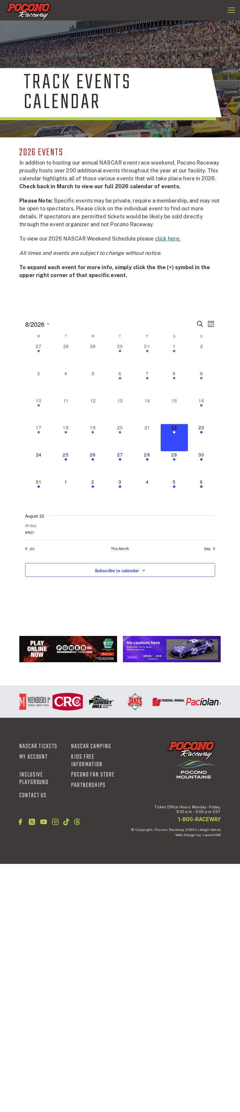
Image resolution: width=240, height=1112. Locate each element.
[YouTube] (43, 821)
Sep (207, 548)
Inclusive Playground (34, 778)
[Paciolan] (198, 701)
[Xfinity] (172, 649)
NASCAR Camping (91, 746)
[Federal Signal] (164, 701)
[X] (31, 821)
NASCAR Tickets (38, 746)
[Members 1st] (30, 701)
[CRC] (63, 701)
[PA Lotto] (68, 649)
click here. (168, 239)
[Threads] (77, 821)
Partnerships (88, 785)
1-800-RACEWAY (199, 819)
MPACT (29, 533)
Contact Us (33, 795)
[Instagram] (55, 821)
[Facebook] (20, 821)
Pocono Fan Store (93, 775)
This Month (120, 548)
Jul (32, 548)
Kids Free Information (86, 760)
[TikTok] (66, 821)
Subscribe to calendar (117, 570)
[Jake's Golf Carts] (131, 701)
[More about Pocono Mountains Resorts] (194, 769)
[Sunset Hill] (97, 701)
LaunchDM (212, 835)
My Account (33, 757)
